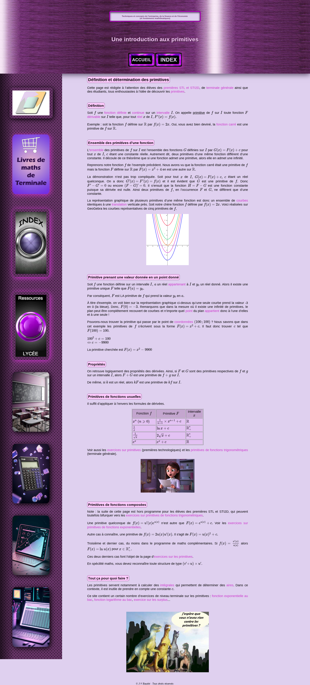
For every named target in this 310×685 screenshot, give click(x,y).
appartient (212, 311)
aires (229, 585)
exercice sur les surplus (151, 600)
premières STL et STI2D (181, 88)
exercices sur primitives (124, 450)
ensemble (97, 150)
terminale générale (219, 88)
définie (121, 113)
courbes (242, 200)
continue (138, 113)
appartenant (176, 284)
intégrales (167, 585)
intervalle (163, 113)
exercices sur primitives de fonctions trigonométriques (164, 515)
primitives (177, 91)
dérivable (93, 117)
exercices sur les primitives (173, 556)
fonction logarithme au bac (113, 600)
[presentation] (95, 113)
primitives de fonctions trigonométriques (219, 450)
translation (119, 204)
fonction (110, 113)
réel (139, 117)
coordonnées (183, 322)
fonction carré (226, 124)
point (188, 311)
